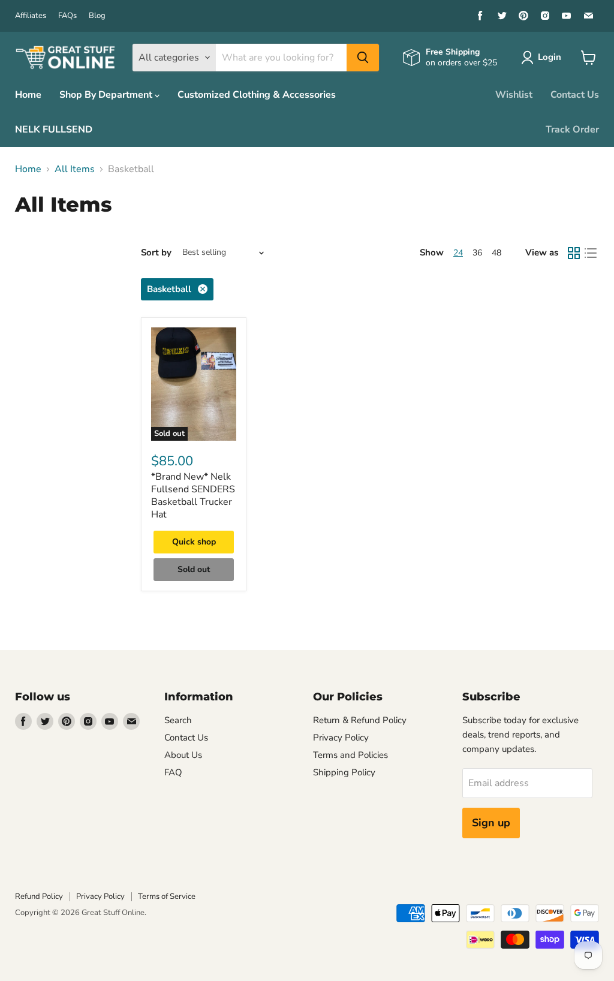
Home (28, 94)
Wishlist (513, 94)
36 (477, 252)
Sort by (156, 253)
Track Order (572, 129)
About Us (183, 755)
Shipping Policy (344, 772)
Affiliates (30, 15)
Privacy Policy (341, 738)
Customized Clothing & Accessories (256, 94)
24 (458, 252)
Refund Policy (39, 896)
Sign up (491, 823)
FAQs (67, 15)
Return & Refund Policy (360, 720)
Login (549, 57)
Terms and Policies (350, 755)
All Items (75, 169)
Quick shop (194, 541)
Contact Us (574, 94)
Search (178, 720)
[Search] (363, 57)
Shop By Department (107, 94)
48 (496, 252)
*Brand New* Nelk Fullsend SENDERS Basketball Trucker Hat (193, 495)
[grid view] (573, 253)
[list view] (590, 253)
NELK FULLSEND (53, 129)
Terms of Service (166, 896)
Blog (97, 15)
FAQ (173, 772)
